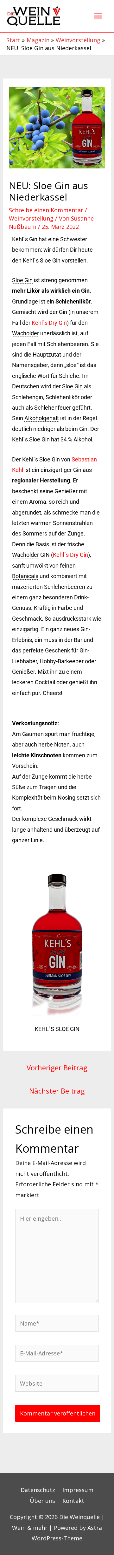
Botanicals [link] (25, 576)
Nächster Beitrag (57, 1090)
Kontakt (73, 1500)
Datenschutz (38, 1490)
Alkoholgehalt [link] (41, 418)
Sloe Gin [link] (50, 260)
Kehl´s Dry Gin (49, 322)
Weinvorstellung (31, 218)
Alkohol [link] (82, 439)
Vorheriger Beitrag (57, 1067)
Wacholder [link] (25, 333)
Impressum (77, 1490)
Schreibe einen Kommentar (46, 210)
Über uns (42, 1500)
